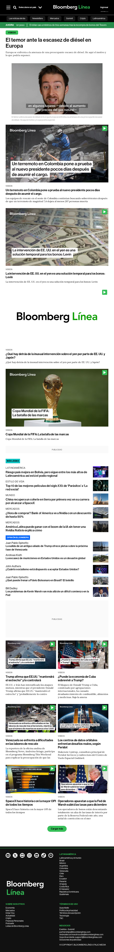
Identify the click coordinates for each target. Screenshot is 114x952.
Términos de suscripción (70, 913)
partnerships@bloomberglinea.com (74, 932)
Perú (61, 876)
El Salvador (64, 889)
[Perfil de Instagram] (29, 855)
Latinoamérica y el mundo (70, 858)
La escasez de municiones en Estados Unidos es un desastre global (45, 558)
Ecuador (63, 878)
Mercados (10, 910)
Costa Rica (64, 886)
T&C (61, 918)
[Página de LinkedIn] (36, 855)
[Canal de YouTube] (22, 855)
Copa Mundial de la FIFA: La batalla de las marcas (37, 434)
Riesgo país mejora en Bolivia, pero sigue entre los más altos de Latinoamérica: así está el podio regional (46, 473)
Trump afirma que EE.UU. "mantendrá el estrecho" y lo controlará (30, 678)
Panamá (62, 881)
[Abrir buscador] (15, 7)
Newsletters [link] (37, 18)
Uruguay (63, 884)
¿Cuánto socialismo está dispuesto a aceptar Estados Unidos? (42, 569)
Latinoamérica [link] (99, 18)
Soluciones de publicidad (70, 939)
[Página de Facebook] (8, 855)
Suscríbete (64, 908)
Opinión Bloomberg (18, 537)
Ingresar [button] (104, 7)
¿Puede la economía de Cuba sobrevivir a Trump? (77, 678)
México (62, 863)
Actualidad (10, 915)
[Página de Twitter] (15, 855)
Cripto (8, 918)
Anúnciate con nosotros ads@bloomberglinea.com (81, 934)
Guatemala (64, 894)
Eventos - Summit (67, 929)
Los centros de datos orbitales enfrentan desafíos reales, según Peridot (79, 743)
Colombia (63, 868)
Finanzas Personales (15, 921)
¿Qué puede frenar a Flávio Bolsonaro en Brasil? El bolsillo (40, 580)
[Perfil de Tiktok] (43, 855)
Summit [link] (69, 18)
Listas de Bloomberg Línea (17, 926)
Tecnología (64, 915)
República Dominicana (69, 892)
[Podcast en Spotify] (50, 855)
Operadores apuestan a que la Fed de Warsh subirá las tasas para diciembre (82, 802)
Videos (12, 32)
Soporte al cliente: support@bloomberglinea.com (80, 937)
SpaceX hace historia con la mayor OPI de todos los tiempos (31, 802)
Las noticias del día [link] (17, 18)
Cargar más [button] (57, 828)
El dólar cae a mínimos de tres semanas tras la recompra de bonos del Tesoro (40, 25)
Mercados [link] (54, 18)
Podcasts (10, 923)
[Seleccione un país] (40, 7)
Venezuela (63, 871)
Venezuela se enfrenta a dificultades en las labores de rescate (29, 742)
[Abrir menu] (8, 7)
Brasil (61, 860)
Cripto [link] (83, 18)
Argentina (63, 866)
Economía (10, 908)
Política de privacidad (68, 910)
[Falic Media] (104, 12)
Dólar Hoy (10, 913)
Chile (61, 873)
